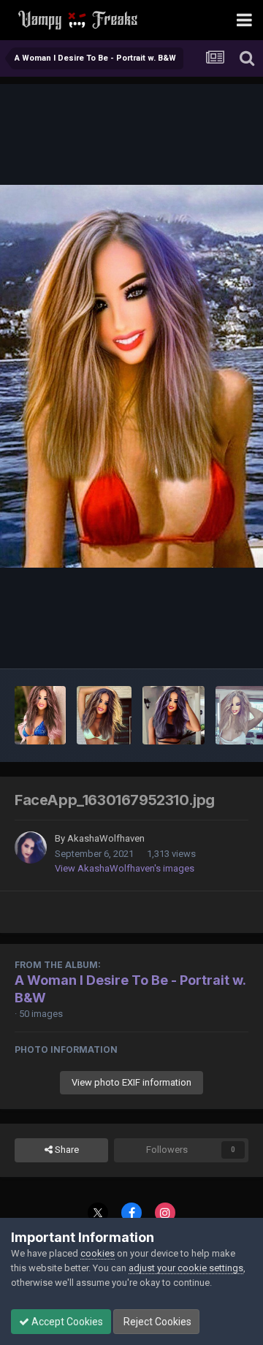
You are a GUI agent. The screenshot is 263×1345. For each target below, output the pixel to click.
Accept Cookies (66, 1321)
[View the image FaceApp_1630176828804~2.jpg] (104, 715)
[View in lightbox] (131, 376)
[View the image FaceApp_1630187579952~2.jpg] (40, 715)
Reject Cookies (156, 1321)
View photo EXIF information (131, 1082)
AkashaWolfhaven (106, 838)
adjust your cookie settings (186, 1267)
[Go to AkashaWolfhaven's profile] (31, 847)
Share (66, 1149)
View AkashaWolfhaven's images (124, 868)
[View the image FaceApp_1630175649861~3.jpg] (173, 715)
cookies (97, 1253)
